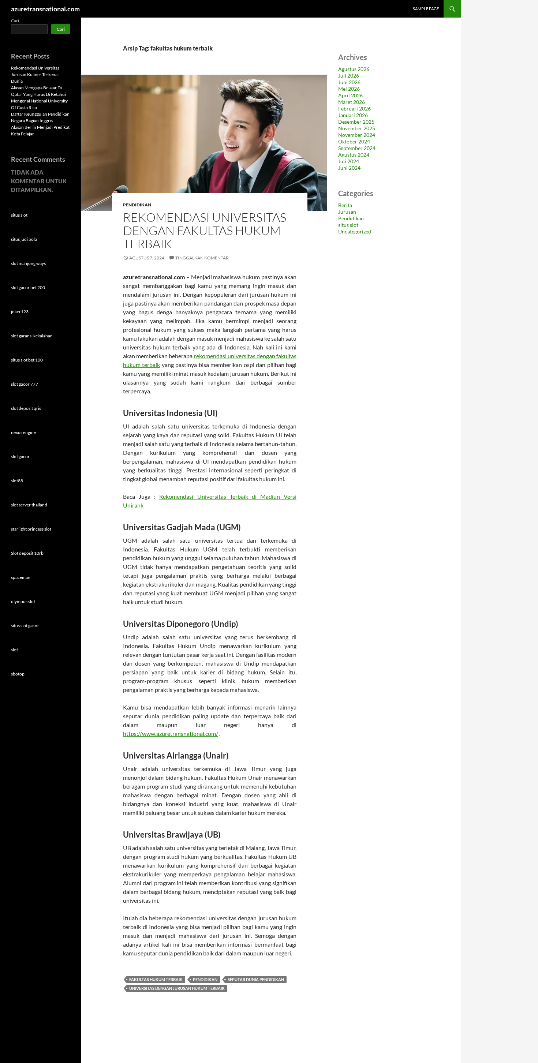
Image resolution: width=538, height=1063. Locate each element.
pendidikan (205, 979)
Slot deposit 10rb (27, 553)
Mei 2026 (349, 89)
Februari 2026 (354, 108)
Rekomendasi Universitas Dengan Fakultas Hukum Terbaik (204, 230)
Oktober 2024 (354, 141)
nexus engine (23, 432)
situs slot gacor (25, 625)
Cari (15, 20)
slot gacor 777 (24, 384)
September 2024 (357, 148)
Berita (345, 205)
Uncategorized (354, 231)
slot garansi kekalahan (32, 335)
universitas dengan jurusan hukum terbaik (177, 988)
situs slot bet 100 (27, 360)
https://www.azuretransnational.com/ (170, 733)
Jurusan (347, 212)
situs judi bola (24, 239)
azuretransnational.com (45, 9)
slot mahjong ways (28, 263)
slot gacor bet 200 (28, 287)
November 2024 (356, 135)
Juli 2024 (348, 161)
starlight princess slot (31, 529)
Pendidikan (137, 204)
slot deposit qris (26, 408)
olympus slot (23, 601)
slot (14, 649)
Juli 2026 (348, 75)
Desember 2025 (356, 122)
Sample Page (426, 8)
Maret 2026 (351, 102)
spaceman (20, 577)
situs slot (348, 225)
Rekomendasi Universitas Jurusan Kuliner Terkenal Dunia (35, 74)
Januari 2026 (353, 115)
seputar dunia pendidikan (256, 979)
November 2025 (356, 128)
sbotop (18, 674)
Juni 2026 (349, 82)
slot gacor (20, 456)
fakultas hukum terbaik (156, 979)
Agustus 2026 (353, 69)
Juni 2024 (349, 168)
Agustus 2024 (353, 154)
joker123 (20, 311)
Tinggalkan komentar (202, 258)
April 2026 (350, 95)
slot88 (17, 480)
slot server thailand (29, 505)
